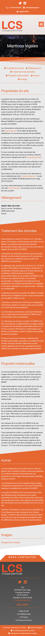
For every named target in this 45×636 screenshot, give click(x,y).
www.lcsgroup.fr (11, 131)
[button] (41, 24)
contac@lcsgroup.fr (34, 157)
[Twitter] (20, 3)
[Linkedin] (25, 3)
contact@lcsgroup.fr (29, 176)
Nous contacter (22, 557)
